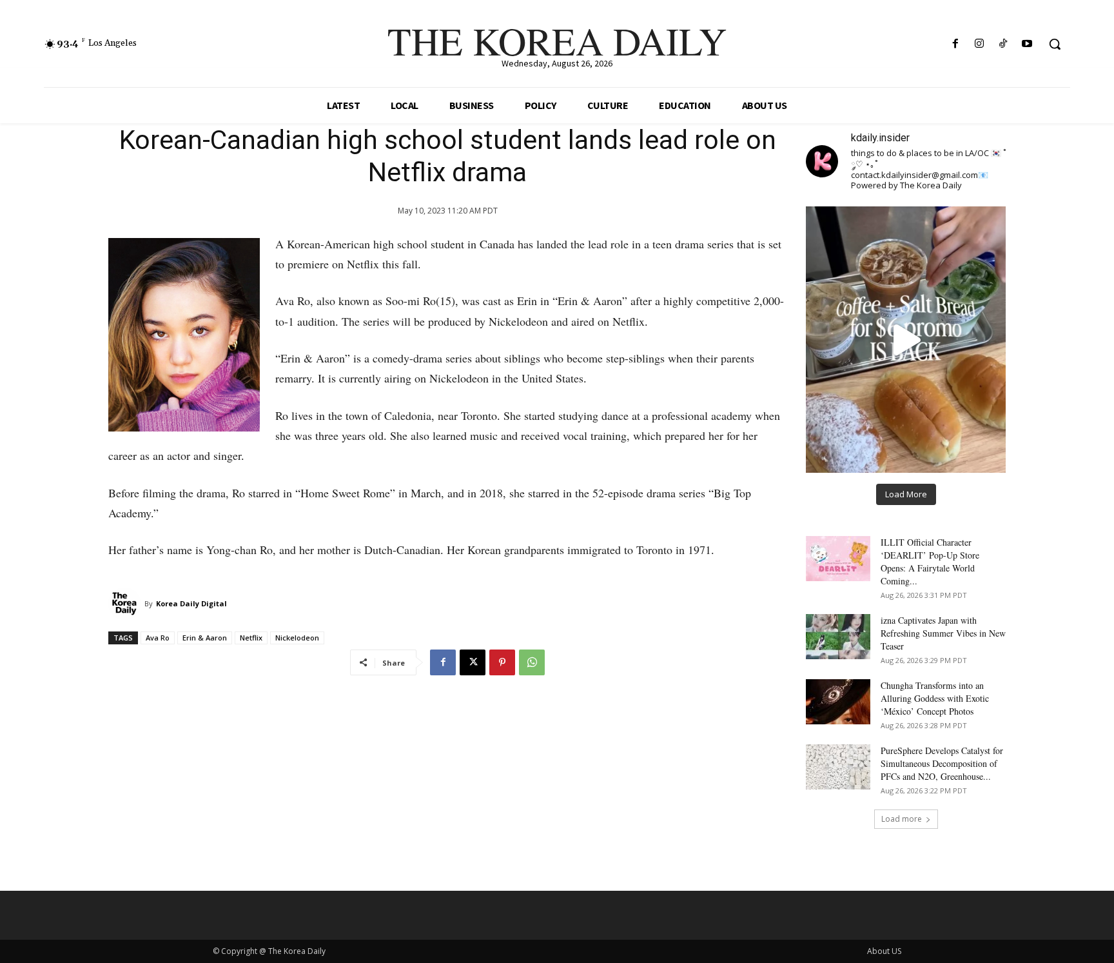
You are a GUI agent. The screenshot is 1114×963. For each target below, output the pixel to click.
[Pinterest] (502, 662)
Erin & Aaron (204, 637)
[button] (1054, 43)
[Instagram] (979, 44)
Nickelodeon (297, 637)
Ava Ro (158, 637)
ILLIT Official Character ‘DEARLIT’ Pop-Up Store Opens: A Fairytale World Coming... (930, 561)
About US (884, 951)
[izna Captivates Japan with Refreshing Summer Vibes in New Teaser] (838, 636)
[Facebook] (955, 44)
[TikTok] (1003, 44)
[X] (472, 662)
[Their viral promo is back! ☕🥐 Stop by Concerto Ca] (906, 339)
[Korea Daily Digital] (126, 604)
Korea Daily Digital (191, 603)
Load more (901, 818)
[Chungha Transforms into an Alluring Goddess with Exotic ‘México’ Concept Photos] (838, 701)
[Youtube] (1027, 44)
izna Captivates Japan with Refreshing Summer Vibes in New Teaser (943, 633)
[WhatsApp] (532, 662)
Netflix (251, 637)
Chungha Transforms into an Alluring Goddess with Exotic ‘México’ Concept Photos (935, 698)
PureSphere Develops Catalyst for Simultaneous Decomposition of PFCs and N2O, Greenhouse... (942, 763)
